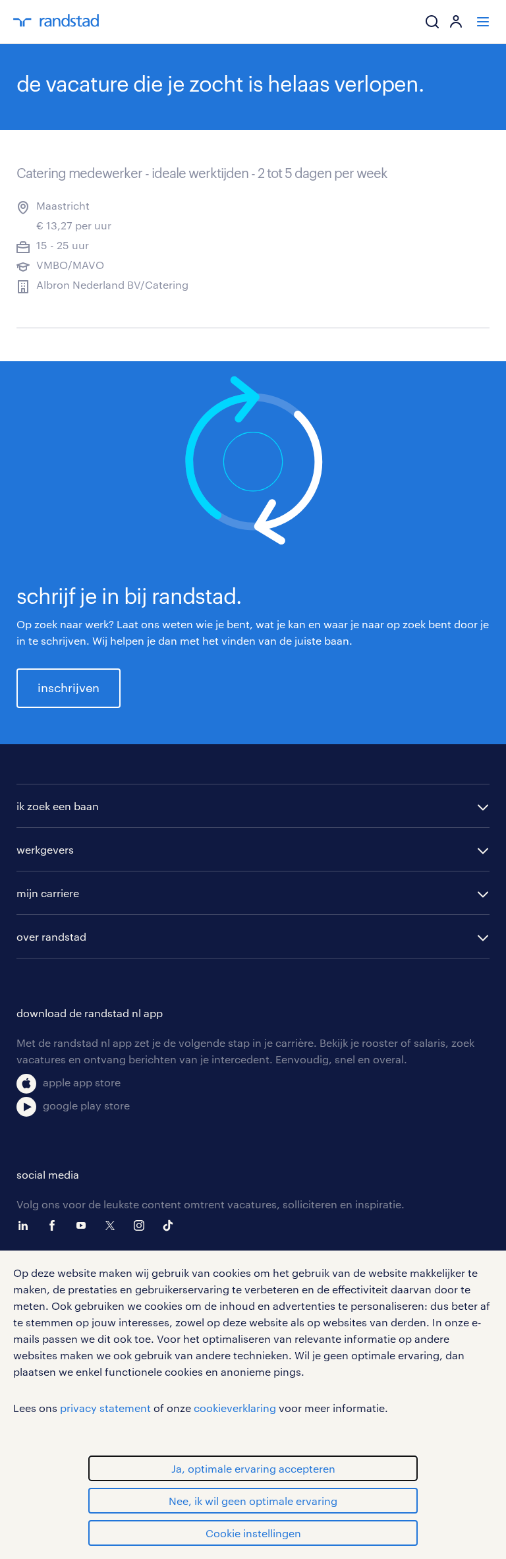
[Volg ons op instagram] (142, 1225)
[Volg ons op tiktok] (171, 1225)
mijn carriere (47, 893)
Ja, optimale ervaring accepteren (253, 1468)
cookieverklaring (235, 1407)
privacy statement (105, 1407)
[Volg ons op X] (113, 1225)
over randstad (51, 936)
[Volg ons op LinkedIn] (26, 1225)
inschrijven (68, 687)
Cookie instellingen (253, 1533)
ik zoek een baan (57, 806)
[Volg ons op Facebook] (55, 1225)
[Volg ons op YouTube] (84, 1225)
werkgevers (45, 849)
